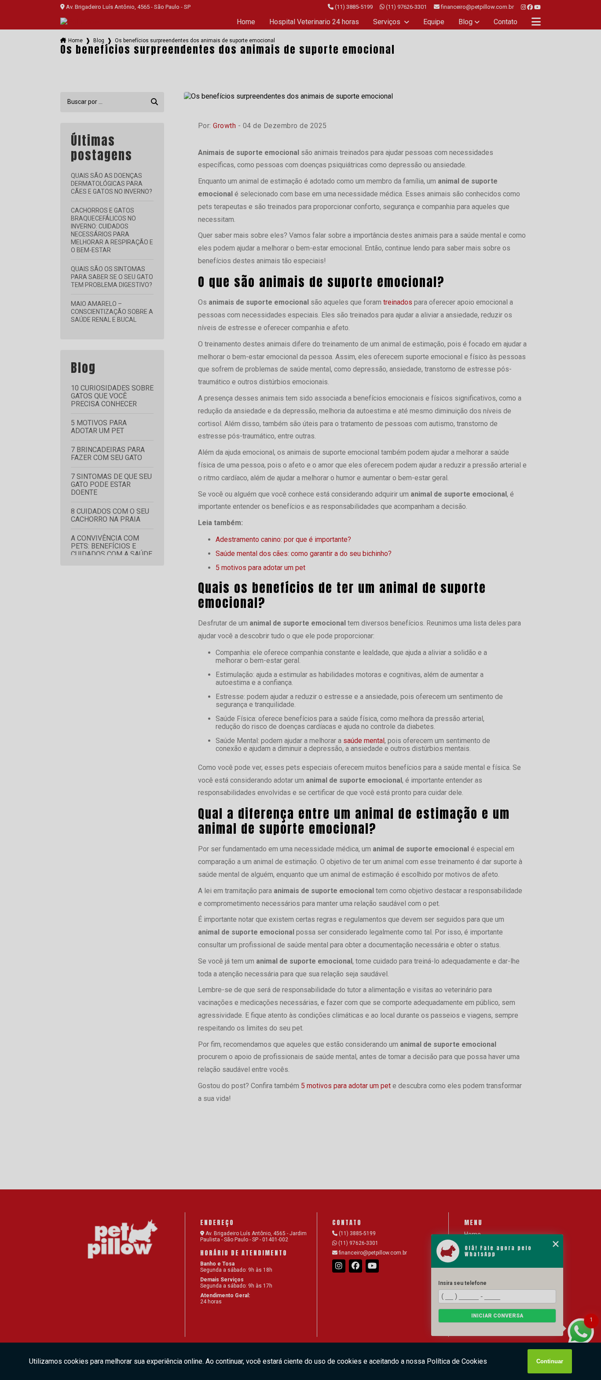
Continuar (549, 1361)
